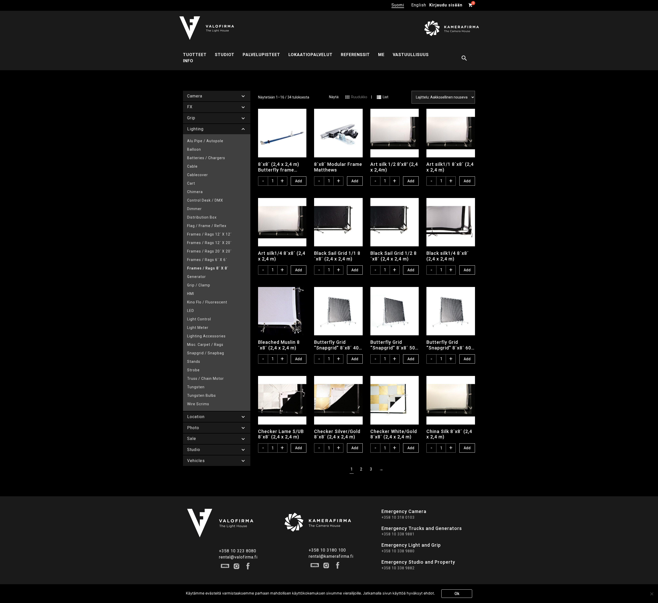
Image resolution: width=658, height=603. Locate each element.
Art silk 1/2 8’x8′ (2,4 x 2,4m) (394, 166)
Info (188, 60)
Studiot (224, 54)
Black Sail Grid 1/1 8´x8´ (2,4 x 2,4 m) (337, 255)
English (418, 5)
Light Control (199, 319)
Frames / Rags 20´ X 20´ (209, 251)
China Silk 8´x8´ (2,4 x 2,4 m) (449, 434)
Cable (192, 166)
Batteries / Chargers (206, 158)
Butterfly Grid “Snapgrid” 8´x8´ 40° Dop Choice (337, 344)
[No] (651, 593)
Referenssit (355, 54)
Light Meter (197, 328)
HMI (190, 294)
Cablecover (197, 175)
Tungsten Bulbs (201, 395)
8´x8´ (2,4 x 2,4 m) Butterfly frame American (278, 166)
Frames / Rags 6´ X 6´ (207, 260)
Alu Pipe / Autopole (205, 141)
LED (190, 311)
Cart (191, 183)
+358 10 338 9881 (398, 534)
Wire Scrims (198, 404)
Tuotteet (195, 54)
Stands (193, 361)
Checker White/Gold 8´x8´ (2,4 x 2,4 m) (393, 434)
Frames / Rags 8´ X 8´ (208, 268)
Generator (196, 277)
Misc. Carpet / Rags (205, 345)
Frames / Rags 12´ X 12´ (209, 234)
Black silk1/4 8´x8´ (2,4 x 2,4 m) (447, 255)
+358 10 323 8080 (237, 550)
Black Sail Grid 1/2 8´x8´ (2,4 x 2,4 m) (393, 255)
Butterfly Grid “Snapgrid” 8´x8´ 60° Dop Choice (449, 344)
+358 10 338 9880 (398, 551)
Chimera (195, 192)
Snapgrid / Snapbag (205, 353)
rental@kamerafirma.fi (331, 556)
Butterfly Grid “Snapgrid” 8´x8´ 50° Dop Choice (393, 344)
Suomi (397, 5)
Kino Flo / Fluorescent (207, 302)
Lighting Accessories (206, 336)
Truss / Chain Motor (205, 378)
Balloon (194, 149)
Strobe (193, 370)
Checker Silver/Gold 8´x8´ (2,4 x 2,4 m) (337, 434)
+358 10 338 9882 (398, 568)
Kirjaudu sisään (445, 5)
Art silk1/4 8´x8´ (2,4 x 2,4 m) (281, 255)
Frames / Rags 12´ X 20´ (209, 243)
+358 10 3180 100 (327, 550)
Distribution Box (202, 217)
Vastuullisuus (411, 54)
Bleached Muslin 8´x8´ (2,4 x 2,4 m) (279, 344)
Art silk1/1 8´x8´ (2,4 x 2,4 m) (450, 166)
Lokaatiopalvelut (310, 54)
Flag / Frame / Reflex (206, 226)
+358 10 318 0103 (398, 517)
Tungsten (196, 387)
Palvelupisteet (261, 54)
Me (381, 54)
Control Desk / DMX (205, 200)
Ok (456, 593)
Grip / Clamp (198, 285)
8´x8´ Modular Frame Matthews (338, 166)
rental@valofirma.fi (238, 557)
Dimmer (194, 209)
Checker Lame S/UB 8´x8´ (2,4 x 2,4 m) (281, 434)
